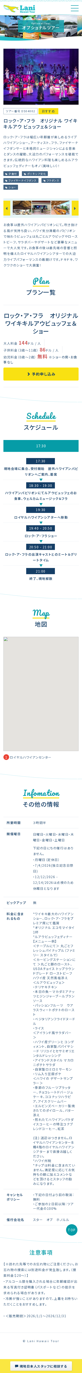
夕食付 (12, 174)
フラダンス (52, 180)
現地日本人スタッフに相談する (42, 1366)
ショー (12, 187)
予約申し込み (43, 374)
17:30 (41, 445)
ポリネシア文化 (36, 174)
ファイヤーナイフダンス (22, 180)
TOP (72, 1230)
